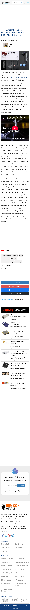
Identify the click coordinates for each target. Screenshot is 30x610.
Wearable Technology (7, 262)
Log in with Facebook (16, 290)
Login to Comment (16, 282)
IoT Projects (19, 580)
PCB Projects (5, 583)
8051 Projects (19, 576)
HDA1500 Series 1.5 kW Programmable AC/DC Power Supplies (19, 353)
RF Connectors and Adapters (18, 315)
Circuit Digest (17, 605)
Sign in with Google (16, 286)
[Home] (5, 2)
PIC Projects (19, 573)
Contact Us (18, 547)
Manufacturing (6, 258)
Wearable (13, 258)
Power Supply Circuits (22, 562)
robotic (10, 83)
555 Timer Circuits (7, 558)
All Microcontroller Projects (7, 590)
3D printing (18, 262)
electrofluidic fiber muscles (19, 77)
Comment (4, 268)
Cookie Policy (19, 544)
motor (21, 255)
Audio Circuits (5, 562)
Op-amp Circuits (20, 558)
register (9, 299)
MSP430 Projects (6, 569)
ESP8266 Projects (7, 573)
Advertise (4, 551)
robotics (15, 255)
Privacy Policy (5, 544)
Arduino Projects (6, 566)
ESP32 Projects (6, 580)
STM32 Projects (20, 569)
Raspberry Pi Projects (22, 566)
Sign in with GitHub (16, 293)
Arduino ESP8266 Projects (20, 584)
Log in (25, 3)
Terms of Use (5, 547)
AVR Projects (5, 576)
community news (6, 255)
